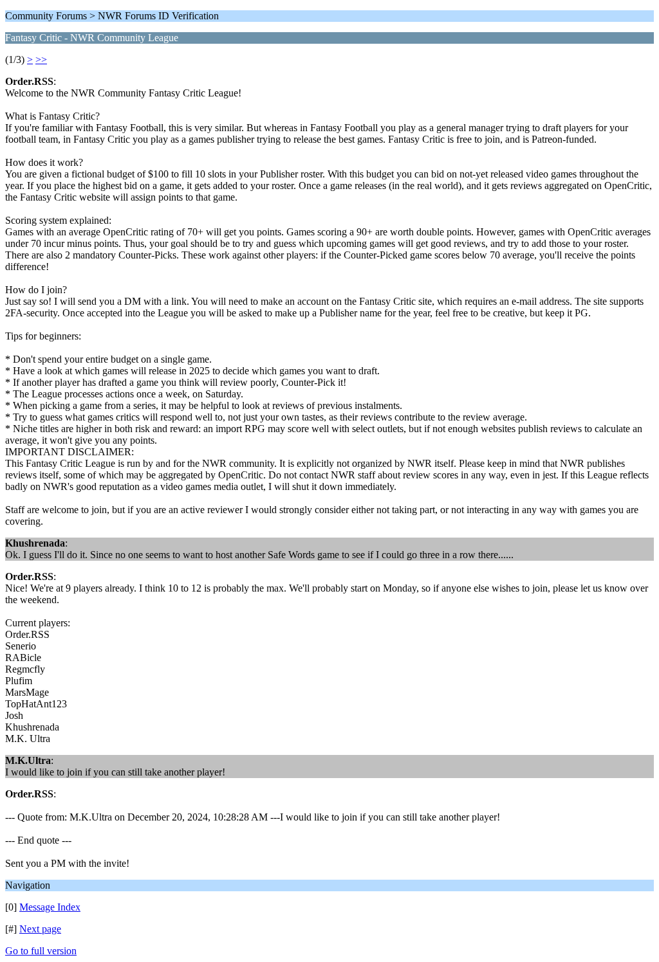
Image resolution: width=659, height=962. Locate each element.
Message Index (49, 907)
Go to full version (41, 950)
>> (41, 59)
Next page (40, 928)
